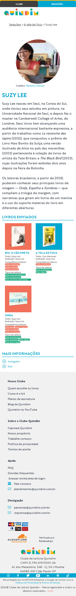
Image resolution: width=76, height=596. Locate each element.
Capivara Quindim (20, 428)
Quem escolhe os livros (23, 388)
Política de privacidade (23, 444)
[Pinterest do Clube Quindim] (57, 575)
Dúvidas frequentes (21, 473)
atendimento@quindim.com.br (34, 489)
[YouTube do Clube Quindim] (38, 575)
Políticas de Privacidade (27, 582)
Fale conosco (22, 483)
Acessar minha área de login (26, 478)
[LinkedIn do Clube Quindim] (47, 575)
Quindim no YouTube (22, 409)
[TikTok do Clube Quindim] (67, 575)
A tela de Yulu (33, 24)
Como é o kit (16, 393)
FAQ (10, 467)
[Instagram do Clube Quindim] (8, 575)
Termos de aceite (19, 449)
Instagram (14, 361)
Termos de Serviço (51, 582)
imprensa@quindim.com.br (32, 513)
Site (10, 366)
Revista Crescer (35, 85)
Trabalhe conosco (19, 438)
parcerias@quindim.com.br (32, 507)
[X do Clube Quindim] (28, 575)
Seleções (15, 24)
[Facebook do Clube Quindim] (18, 575)
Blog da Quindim (19, 404)
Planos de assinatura (21, 399)
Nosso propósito (19, 433)
